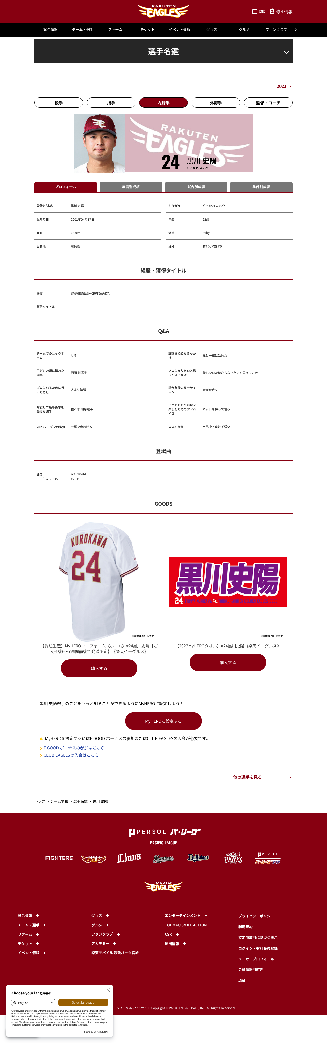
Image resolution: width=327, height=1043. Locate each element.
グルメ (244, 29)
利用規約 (245, 926)
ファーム (115, 29)
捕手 (111, 103)
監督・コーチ (268, 103)
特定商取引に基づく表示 (258, 937)
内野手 (163, 103)
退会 (242, 980)
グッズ (211, 29)
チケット (147, 29)
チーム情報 (59, 801)
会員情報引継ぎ (250, 969)
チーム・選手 (83, 29)
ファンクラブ (276, 29)
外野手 (216, 103)
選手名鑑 (80, 801)
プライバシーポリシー (256, 915)
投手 (59, 103)
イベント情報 (179, 29)
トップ (39, 801)
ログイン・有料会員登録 (258, 948)
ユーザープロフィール (256, 958)
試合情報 (50, 29)
